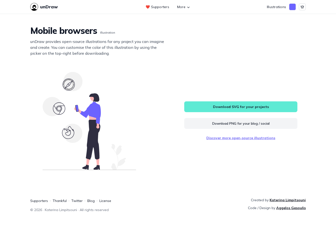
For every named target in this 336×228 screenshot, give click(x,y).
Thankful (60, 201)
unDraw (49, 7)
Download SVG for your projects (241, 107)
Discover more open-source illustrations (240, 138)
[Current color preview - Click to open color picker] (292, 6)
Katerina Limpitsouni (288, 200)
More (181, 7)
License (105, 201)
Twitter (77, 201)
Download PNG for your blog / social (241, 123)
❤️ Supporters (157, 7)
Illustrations (276, 7)
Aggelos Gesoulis (291, 208)
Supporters (39, 201)
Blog (91, 201)
